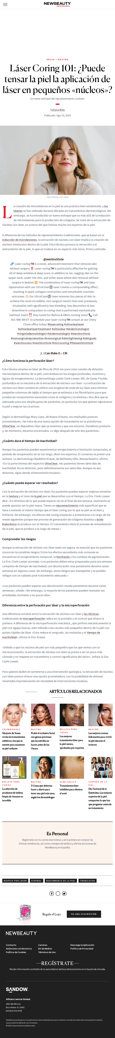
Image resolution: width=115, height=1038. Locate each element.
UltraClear (8, 426)
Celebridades (11, 729)
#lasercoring (55, 324)
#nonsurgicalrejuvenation (27, 338)
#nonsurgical (52, 338)
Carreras (42, 944)
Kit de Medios (45, 948)
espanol (36, 880)
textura (13, 496)
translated (87, 880)
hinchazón (63, 557)
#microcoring (60, 343)
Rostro (36, 729)
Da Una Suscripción (84, 914)
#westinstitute (80, 333)
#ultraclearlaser (74, 324)
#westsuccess (23, 343)
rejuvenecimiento (67, 505)
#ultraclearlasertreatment (34, 329)
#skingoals (89, 338)
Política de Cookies (16, 952)
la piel (38, 496)
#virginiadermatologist (32, 333)
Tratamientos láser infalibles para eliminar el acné (71, 789)
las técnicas (91, 614)
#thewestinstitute (81, 343)
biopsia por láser (15, 880)
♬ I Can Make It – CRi (53, 353)
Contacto (11, 944)
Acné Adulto (68, 782)
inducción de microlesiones (19, 240)
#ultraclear (59, 329)
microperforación (34, 618)
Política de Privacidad (81, 948)
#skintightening (72, 338)
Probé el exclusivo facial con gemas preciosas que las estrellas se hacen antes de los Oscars (43, 741)
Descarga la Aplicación (82, 944)
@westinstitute (53, 259)
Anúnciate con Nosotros (19, 948)
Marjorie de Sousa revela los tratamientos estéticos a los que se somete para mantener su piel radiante (13, 741)
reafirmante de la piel (60, 880)
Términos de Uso (47, 952)
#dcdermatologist (77, 329)
